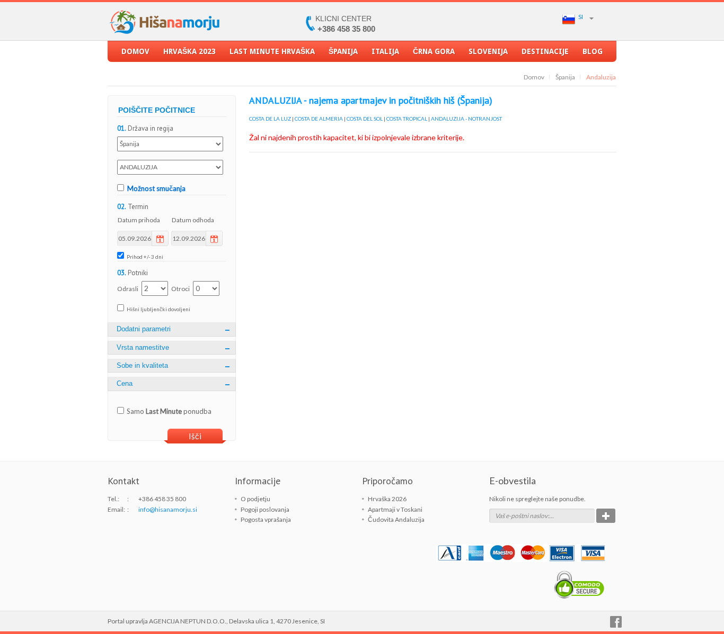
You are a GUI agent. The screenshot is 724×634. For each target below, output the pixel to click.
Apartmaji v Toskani (395, 509)
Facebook (616, 622)
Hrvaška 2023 (189, 51)
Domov (135, 51)
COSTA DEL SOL (365, 118)
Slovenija (488, 51)
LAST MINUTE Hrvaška (272, 51)
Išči (195, 436)
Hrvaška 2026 (387, 499)
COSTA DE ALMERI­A (319, 118)
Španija (343, 51)
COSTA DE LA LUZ (270, 118)
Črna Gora (434, 51)
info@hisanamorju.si (167, 509)
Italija (385, 51)
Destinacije (545, 51)
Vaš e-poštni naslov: (522, 516)
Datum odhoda (193, 220)
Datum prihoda (139, 220)
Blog (592, 51)
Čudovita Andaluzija (396, 519)
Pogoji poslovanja (265, 509)
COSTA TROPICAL (406, 118)
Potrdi (605, 516)
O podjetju (255, 499)
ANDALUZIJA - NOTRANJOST (466, 118)
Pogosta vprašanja (266, 519)
